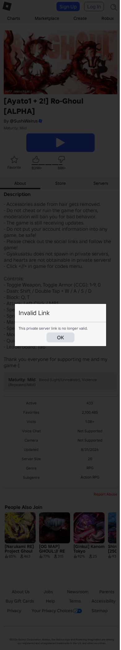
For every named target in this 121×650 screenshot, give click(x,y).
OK (60, 337)
